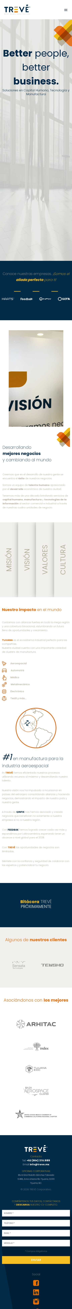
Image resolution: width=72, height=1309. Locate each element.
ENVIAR (36, 1260)
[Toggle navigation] (66, 10)
